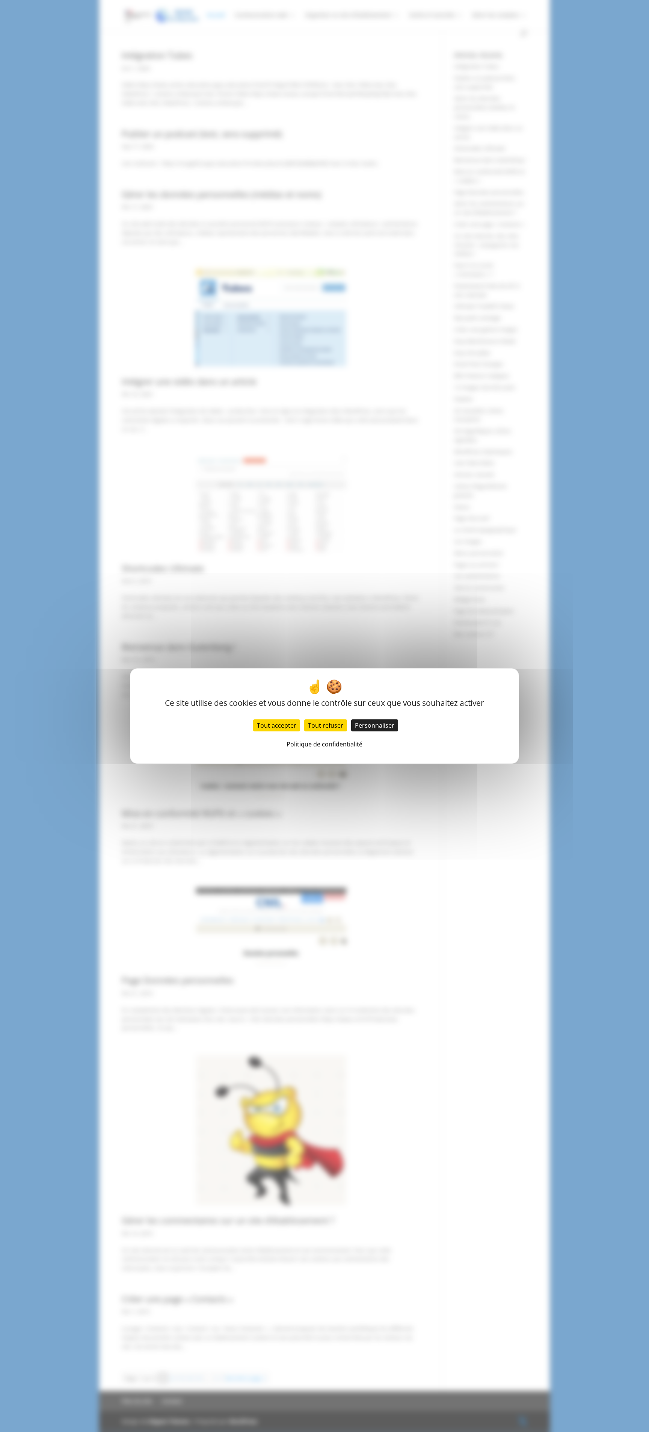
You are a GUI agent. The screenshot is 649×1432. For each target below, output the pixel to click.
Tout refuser (325, 725)
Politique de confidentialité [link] (324, 744)
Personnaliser (374, 725)
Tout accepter (276, 725)
